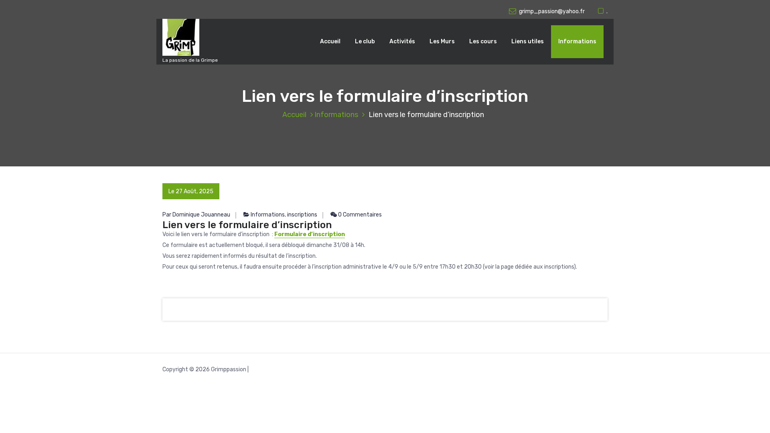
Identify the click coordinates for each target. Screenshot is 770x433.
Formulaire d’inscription (309, 234)
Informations (577, 41)
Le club (365, 41)
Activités (402, 41)
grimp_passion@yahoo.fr (552, 11)
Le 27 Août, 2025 (190, 191)
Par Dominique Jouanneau (196, 214)
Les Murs (442, 41)
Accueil (330, 41)
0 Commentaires (359, 214)
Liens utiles (527, 41)
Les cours (483, 41)
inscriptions (302, 214)
